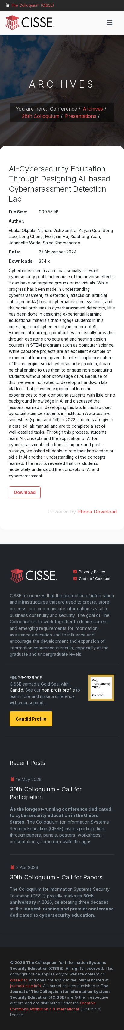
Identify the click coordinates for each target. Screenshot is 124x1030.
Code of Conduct (94, 578)
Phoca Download (97, 512)
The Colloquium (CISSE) (32, 5)
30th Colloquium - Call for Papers (56, 877)
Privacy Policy (92, 572)
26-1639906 (30, 677)
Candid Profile (31, 718)
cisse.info (19, 980)
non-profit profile (58, 690)
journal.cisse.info (25, 986)
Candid (16, 690)
